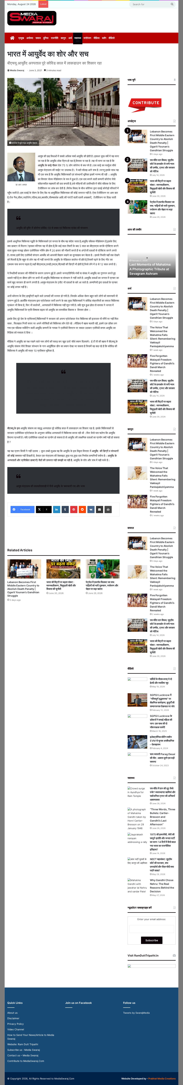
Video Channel (15, 1029)
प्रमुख (21, 37)
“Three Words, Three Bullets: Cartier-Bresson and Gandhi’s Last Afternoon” (162, 817)
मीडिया (97, 37)
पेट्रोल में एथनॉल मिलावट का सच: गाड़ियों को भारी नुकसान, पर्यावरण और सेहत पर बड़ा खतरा (102, 585)
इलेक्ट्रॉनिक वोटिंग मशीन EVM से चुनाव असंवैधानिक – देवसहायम (162, 740)
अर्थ (70, 37)
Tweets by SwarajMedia (136, 1012)
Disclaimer (13, 1018)
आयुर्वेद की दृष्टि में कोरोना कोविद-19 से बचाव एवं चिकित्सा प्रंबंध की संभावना (52, 228)
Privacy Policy (15, 1023)
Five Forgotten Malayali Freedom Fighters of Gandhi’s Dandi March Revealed (162, 363)
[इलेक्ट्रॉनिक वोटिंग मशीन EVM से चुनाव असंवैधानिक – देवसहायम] (137, 742)
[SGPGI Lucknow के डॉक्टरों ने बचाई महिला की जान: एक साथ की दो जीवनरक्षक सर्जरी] (137, 721)
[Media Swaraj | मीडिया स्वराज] (31, 18)
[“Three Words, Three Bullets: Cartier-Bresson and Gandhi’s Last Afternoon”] (137, 819)
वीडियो (112, 37)
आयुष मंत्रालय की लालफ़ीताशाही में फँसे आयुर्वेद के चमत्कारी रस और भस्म (50, 486)
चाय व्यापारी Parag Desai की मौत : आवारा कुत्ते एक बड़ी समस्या (162, 758)
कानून (63, 37)
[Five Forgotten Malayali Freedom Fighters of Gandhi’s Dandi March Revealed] (137, 361)
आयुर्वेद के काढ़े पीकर (47, 165)
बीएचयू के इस (14, 428)
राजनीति (54, 37)
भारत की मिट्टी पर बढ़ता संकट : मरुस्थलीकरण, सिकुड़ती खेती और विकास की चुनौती (61, 585)
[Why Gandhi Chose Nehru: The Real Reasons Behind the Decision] (137, 885)
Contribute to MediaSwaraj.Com (25, 1061)
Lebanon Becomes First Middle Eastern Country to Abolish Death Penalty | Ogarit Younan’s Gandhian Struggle (23, 588)
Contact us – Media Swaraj (22, 1055)
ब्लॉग (104, 37)
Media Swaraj (17, 70)
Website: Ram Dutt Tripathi (22, 1044)
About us (12, 1012)
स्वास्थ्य (77, 37)
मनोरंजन (87, 37)
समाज (38, 37)
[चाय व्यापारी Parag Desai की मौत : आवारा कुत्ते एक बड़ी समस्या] (137, 759)
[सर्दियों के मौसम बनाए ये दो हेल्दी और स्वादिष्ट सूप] (137, 684)
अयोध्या (29, 37)
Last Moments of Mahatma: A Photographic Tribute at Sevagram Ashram (150, 269)
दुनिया (45, 37)
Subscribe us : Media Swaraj (23, 1049)
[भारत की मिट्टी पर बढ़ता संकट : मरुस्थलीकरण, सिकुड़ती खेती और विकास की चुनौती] (63, 569)
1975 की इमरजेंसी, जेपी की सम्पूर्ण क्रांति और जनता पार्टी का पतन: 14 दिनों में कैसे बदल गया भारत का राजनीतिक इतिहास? (163, 842)
